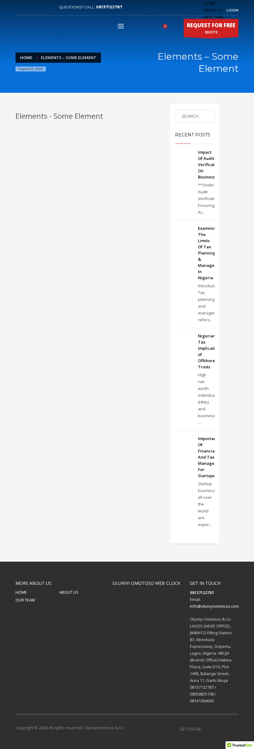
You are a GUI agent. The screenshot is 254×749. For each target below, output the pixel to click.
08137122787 (109, 7)
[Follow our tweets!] (215, 729)
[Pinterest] (38, 7)
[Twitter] (29, 7)
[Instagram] (234, 729)
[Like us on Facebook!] (206, 729)
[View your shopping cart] (167, 27)
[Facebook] (20, 7)
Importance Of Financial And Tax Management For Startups (211, 457)
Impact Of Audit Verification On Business (209, 164)
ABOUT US (213, 10)
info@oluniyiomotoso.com (214, 606)
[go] (207, 116)
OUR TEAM (25, 600)
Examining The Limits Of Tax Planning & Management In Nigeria (211, 252)
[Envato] (48, 7)
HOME (209, 3)
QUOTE (211, 28)
